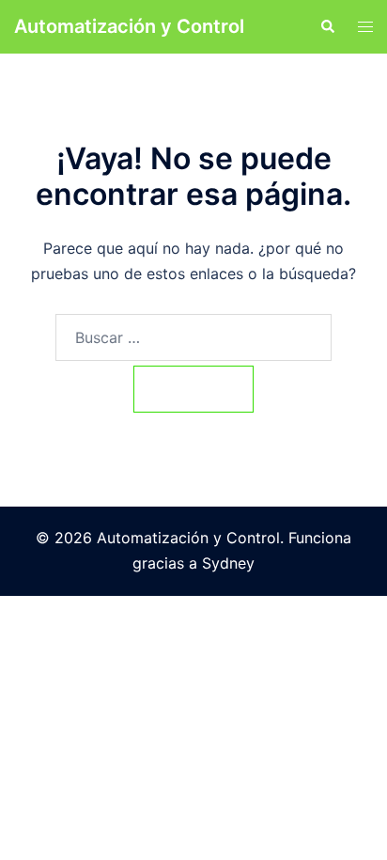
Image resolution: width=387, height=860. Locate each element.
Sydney (228, 563)
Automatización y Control (129, 26)
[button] (326, 26)
